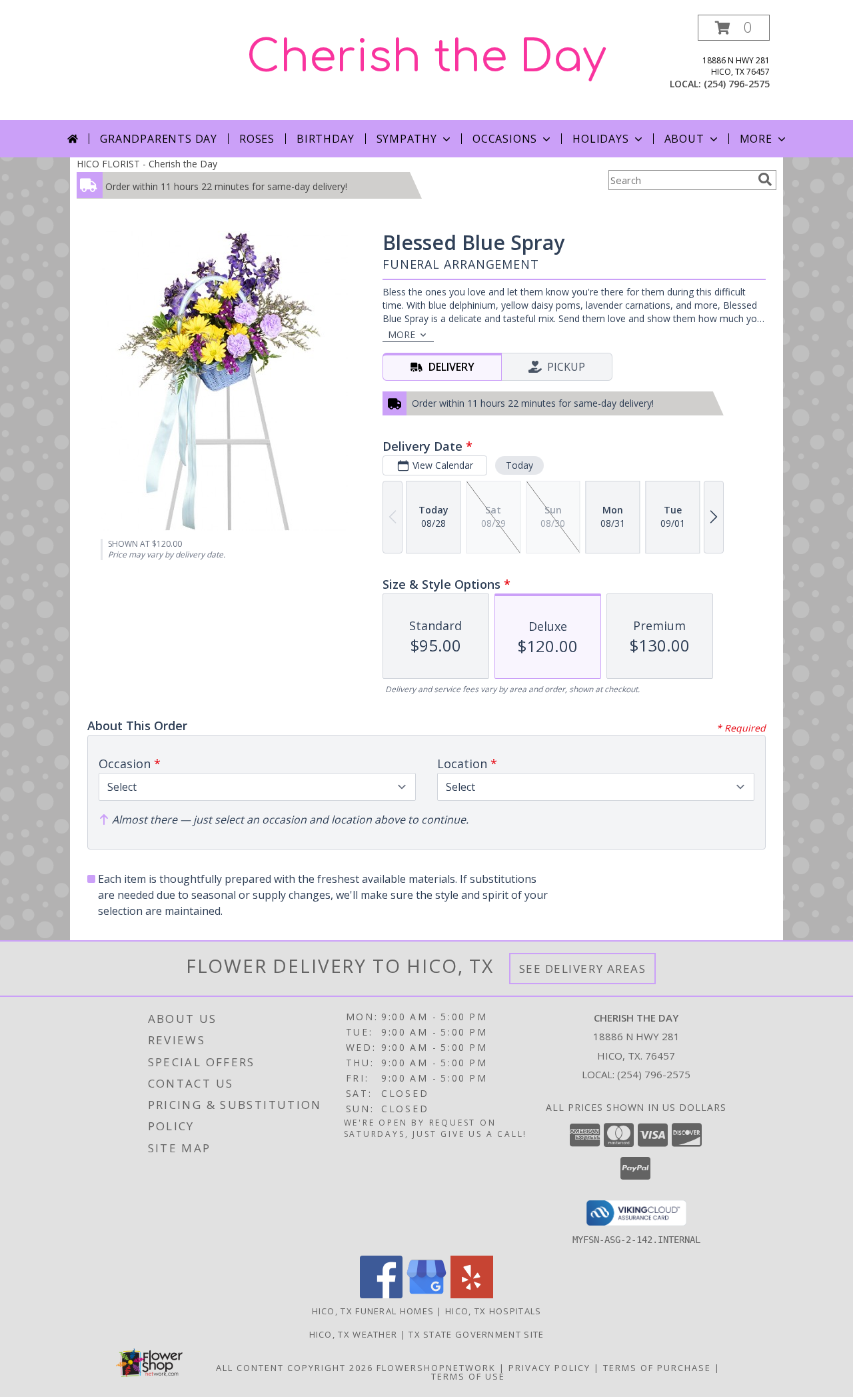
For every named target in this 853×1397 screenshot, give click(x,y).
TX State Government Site (476, 1334)
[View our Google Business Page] (426, 1294)
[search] (765, 179)
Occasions (504, 138)
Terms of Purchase (657, 1368)
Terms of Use (468, 1376)
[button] (734, 28)
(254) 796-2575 (737, 83)
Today (519, 465)
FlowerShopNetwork (436, 1368)
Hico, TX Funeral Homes (373, 1311)
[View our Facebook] (381, 1294)
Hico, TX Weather (353, 1334)
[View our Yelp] (471, 1294)
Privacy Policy (549, 1368)
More (756, 138)
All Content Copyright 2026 (294, 1368)
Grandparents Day (158, 138)
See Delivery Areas (582, 968)
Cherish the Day (426, 57)
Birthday (325, 138)
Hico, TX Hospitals (493, 1311)
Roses (257, 138)
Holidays (600, 138)
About (684, 138)
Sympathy (407, 138)
